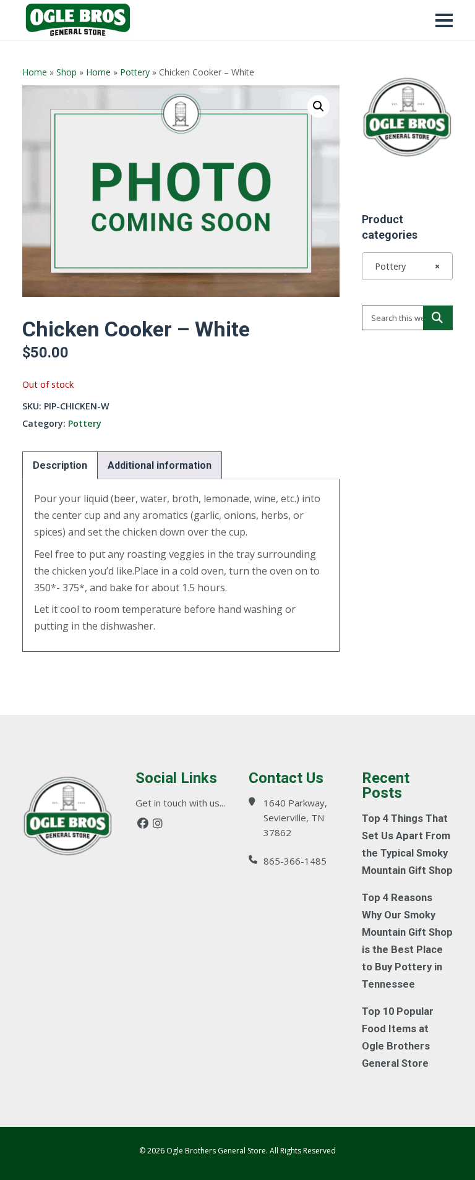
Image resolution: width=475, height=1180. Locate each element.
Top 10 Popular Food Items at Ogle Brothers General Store (398, 1037)
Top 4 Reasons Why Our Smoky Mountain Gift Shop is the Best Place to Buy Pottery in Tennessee (407, 941)
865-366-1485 (295, 861)
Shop (66, 72)
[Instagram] (157, 823)
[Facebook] (142, 823)
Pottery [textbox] (403, 266)
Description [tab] (60, 465)
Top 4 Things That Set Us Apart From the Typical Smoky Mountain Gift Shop (407, 844)
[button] (318, 106)
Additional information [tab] (160, 465)
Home (34, 72)
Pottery (135, 72)
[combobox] (407, 266)
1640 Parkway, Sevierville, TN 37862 (295, 818)
